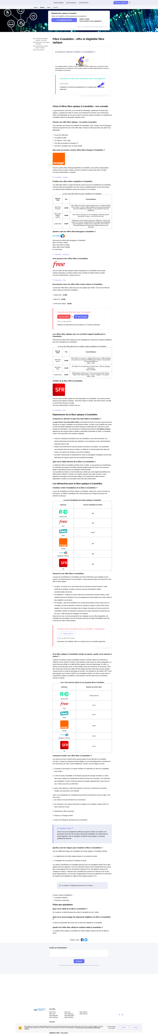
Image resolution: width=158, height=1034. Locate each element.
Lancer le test (65, 20)
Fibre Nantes (83, 1012)
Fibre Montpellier (69, 1015)
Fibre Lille (67, 1012)
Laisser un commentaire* (58, 948)
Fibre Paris (52, 1012)
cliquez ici (97, 965)
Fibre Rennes (84, 1014)
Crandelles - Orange (61, 177)
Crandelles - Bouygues (61, 254)
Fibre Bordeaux (68, 1014)
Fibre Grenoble (68, 1017)
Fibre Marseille (53, 1015)
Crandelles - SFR (60, 410)
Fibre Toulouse (53, 1017)
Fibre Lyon (52, 1014)
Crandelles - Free (60, 280)
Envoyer (79, 961)
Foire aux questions (39, 49)
